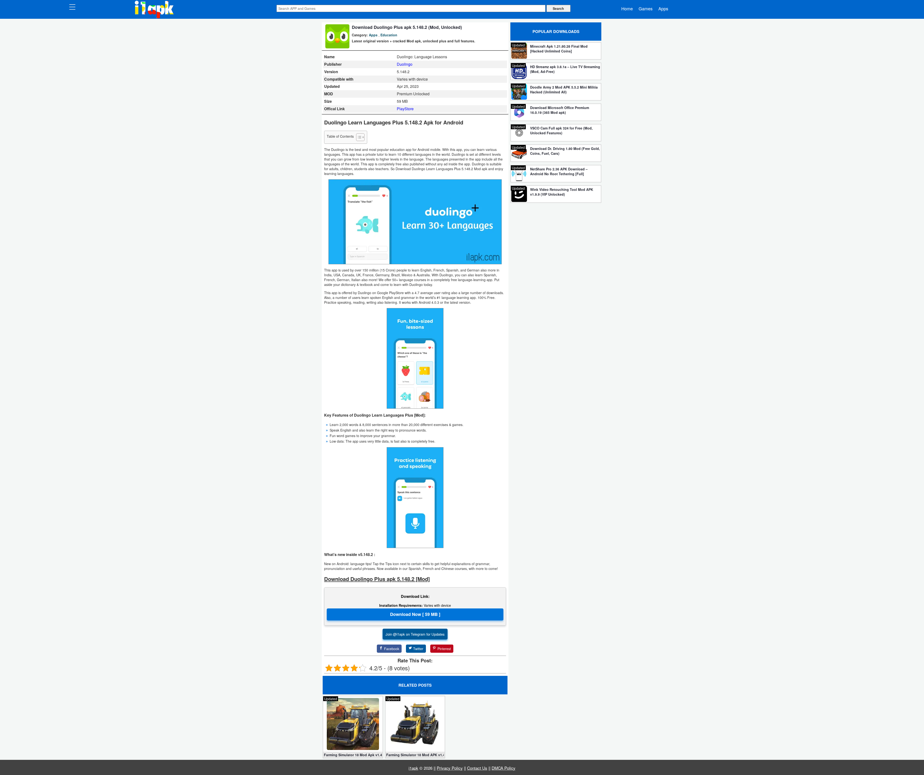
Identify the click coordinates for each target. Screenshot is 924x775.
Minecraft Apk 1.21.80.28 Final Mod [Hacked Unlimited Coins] (559, 48)
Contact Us (477, 768)
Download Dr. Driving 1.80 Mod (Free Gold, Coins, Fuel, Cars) (565, 151)
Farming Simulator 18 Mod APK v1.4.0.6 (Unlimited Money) (415, 754)
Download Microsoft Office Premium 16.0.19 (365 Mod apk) (559, 110)
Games (646, 8)
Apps (663, 8)
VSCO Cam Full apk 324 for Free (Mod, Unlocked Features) (561, 130)
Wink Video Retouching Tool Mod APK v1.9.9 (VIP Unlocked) (561, 192)
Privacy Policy (450, 768)
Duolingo (404, 64)
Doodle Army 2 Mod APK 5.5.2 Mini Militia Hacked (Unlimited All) (564, 89)
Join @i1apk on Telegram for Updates (415, 634)
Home (627, 8)
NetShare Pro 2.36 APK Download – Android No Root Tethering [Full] (559, 171)
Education (388, 34)
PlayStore (405, 108)
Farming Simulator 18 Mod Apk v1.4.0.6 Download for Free (353, 754)
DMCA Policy (503, 768)
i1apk (413, 768)
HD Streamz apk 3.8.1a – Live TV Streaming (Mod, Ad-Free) (565, 69)
